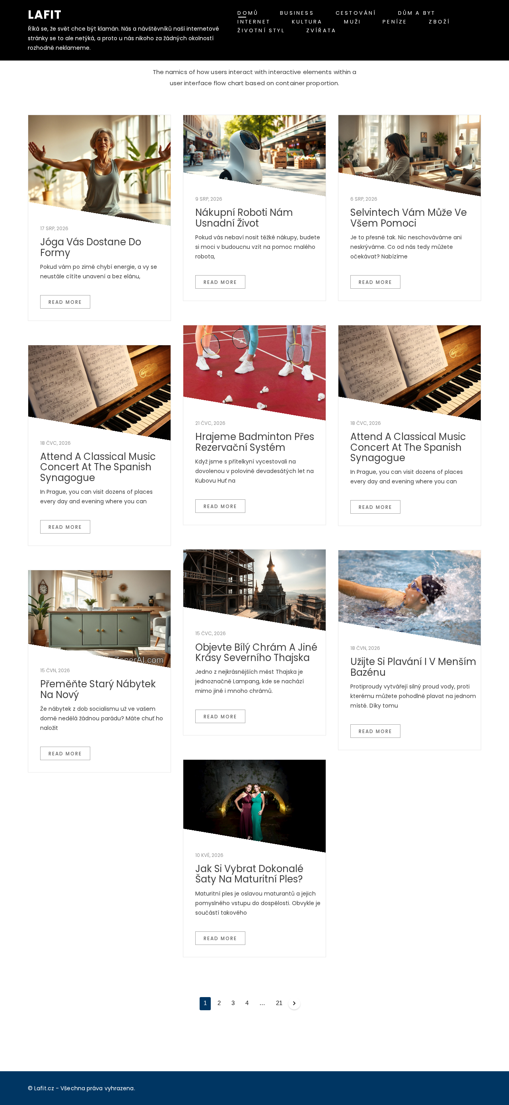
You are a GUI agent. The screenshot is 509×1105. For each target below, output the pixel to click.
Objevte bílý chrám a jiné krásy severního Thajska (256, 652)
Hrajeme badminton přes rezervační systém (254, 442)
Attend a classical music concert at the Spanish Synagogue (408, 447)
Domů (247, 13)
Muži (352, 21)
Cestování (356, 13)
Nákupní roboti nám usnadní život (244, 217)
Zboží (439, 21)
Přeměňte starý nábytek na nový (98, 689)
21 (279, 1002)
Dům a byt (417, 13)
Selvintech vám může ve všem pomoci (408, 217)
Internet (253, 21)
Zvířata (321, 30)
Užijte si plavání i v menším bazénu (413, 667)
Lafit (45, 14)
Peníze (395, 21)
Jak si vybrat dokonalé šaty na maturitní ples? (249, 874)
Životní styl (260, 30)
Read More (65, 302)
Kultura (307, 21)
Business (297, 13)
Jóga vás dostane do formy (90, 247)
